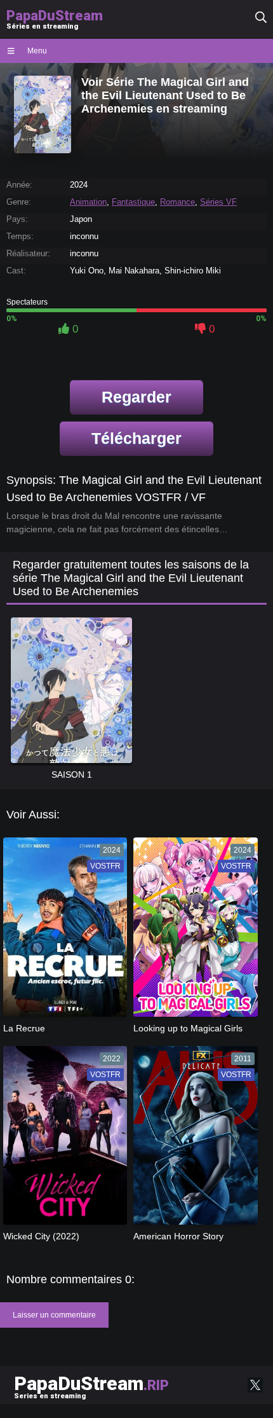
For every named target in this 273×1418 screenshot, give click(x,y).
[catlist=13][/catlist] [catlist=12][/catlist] (62, 931)
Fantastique (133, 202)
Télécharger (136, 438)
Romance (177, 202)
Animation (88, 202)
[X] (255, 1385)
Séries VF (218, 202)
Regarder (136, 397)
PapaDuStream (91, 1386)
